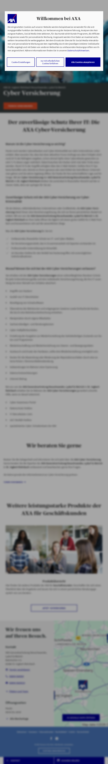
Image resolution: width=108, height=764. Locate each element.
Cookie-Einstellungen (21, 62)
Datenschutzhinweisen (78, 50)
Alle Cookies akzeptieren (83, 62)
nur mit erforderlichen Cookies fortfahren (50, 62)
